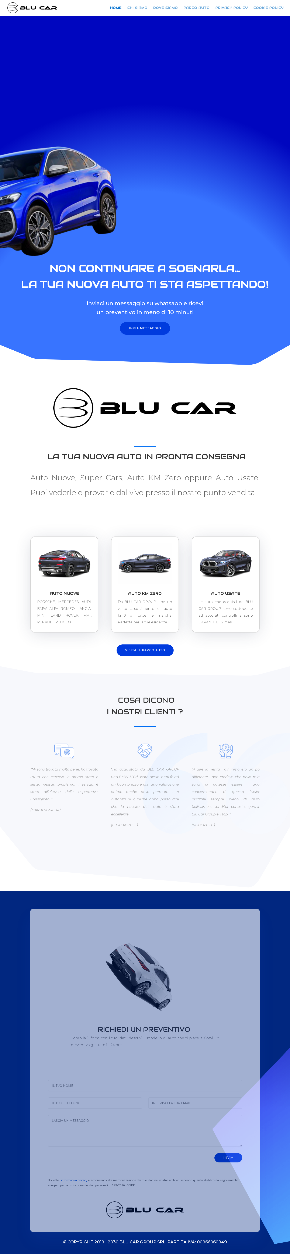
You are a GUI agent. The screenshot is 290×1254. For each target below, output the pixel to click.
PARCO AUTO (197, 8)
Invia (228, 1157)
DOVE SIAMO (165, 8)
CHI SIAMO (137, 8)
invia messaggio (145, 328)
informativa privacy (74, 1180)
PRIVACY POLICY (231, 8)
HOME (116, 8)
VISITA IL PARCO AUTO (145, 650)
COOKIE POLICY (268, 8)
